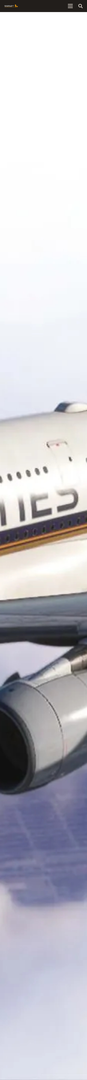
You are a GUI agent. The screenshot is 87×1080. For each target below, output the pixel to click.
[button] (80, 6)
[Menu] (70, 6)
